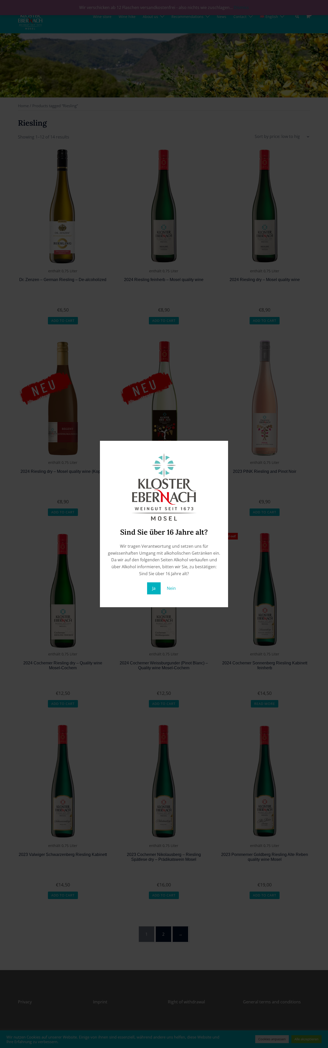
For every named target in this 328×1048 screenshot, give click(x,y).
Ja (154, 588)
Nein (171, 588)
